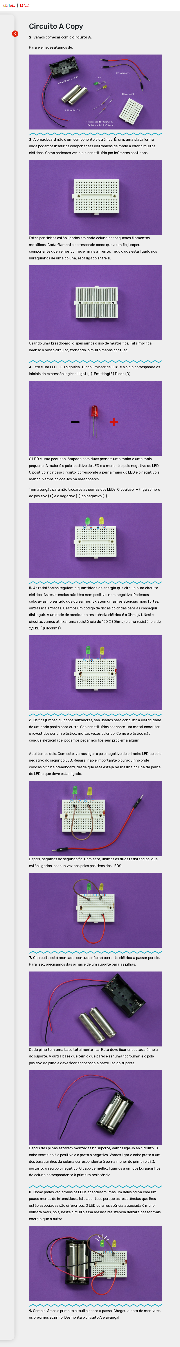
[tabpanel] (95, 677)
